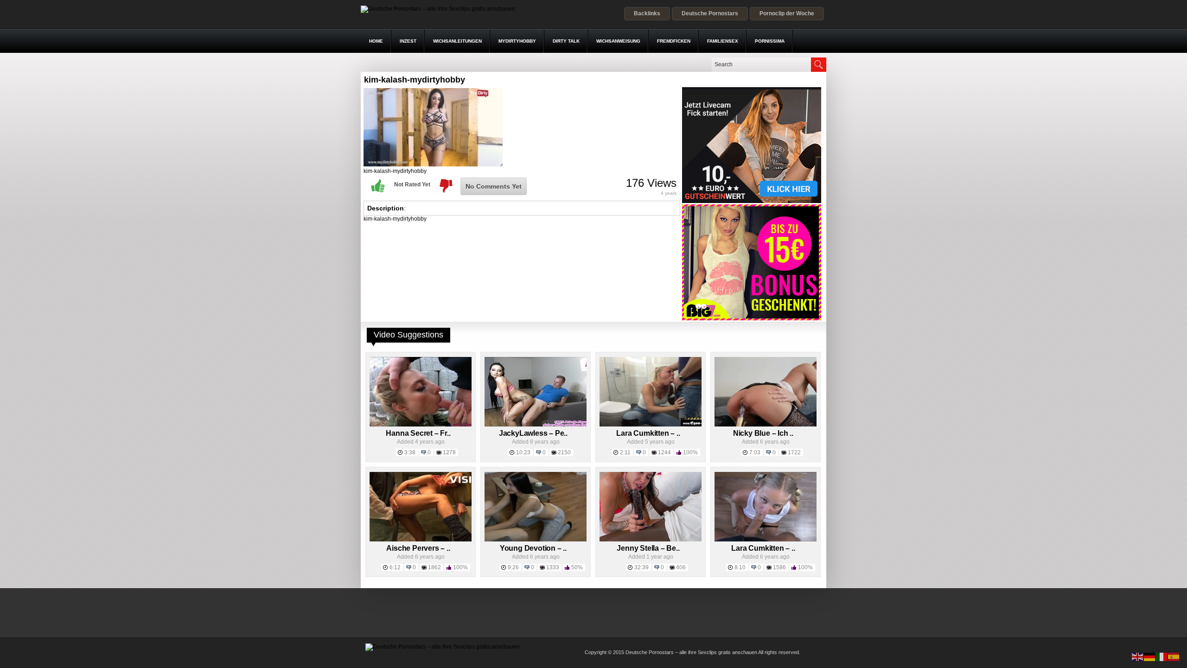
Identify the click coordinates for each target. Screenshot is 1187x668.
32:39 (641, 567)
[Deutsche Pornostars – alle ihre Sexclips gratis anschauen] (438, 9)
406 (681, 567)
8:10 (740, 567)
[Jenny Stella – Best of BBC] (651, 539)
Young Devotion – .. (533, 548)
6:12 (395, 567)
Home (376, 41)
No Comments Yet (494, 186)
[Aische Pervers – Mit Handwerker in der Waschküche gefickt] (421, 539)
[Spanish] (1174, 656)
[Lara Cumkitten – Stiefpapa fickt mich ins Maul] (651, 424)
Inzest (408, 41)
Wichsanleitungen (457, 41)
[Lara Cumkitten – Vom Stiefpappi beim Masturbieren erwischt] (766, 539)
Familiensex (722, 41)
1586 (779, 567)
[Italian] (1162, 656)
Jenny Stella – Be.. (648, 548)
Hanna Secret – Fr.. (418, 433)
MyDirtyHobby (517, 41)
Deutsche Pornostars (710, 13)
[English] (1138, 656)
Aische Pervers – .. (418, 548)
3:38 (409, 452)
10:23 (523, 452)
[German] (1150, 656)
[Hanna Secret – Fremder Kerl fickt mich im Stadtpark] (421, 424)
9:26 (513, 567)
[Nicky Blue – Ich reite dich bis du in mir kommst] (766, 424)
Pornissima (770, 41)
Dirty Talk (566, 41)
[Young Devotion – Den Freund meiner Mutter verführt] (536, 539)
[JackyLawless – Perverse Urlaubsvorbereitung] (536, 424)
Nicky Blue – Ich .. (763, 433)
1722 (794, 452)
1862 (434, 567)
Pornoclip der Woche (786, 13)
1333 (552, 567)
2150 (564, 452)
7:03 (754, 452)
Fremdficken (673, 41)
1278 (449, 452)
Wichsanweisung (618, 41)
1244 (664, 452)
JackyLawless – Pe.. (533, 433)
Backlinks (647, 13)
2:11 (625, 452)
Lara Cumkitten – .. (648, 433)
